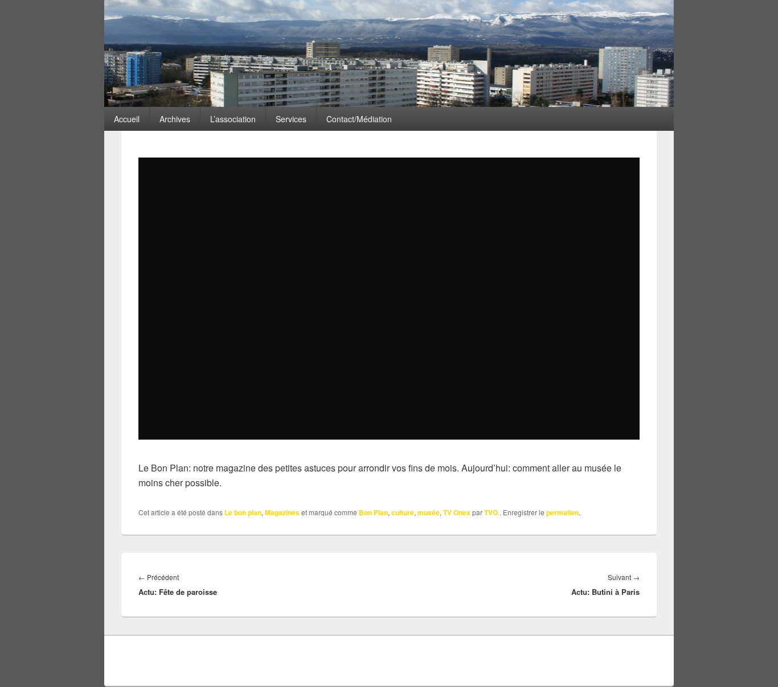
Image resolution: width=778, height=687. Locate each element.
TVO (491, 512)
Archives (174, 119)
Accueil (127, 119)
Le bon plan (242, 512)
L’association (233, 119)
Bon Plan (373, 512)
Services (291, 119)
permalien (562, 512)
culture (402, 512)
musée (428, 512)
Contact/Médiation (359, 119)
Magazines (282, 512)
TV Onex (456, 512)
